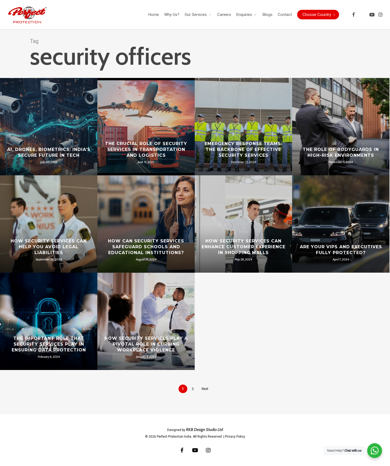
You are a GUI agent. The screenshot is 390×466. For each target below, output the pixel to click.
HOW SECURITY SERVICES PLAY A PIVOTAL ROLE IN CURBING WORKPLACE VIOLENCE (146, 344)
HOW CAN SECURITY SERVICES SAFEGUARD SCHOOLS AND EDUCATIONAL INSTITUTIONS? (146, 246)
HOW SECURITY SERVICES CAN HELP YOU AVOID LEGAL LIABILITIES (49, 246)
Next (205, 389)
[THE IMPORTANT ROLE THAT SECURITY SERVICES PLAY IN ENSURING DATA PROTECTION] (48, 321)
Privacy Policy (235, 436)
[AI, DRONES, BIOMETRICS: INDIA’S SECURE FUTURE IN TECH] (48, 126)
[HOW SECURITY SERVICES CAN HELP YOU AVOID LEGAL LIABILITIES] (48, 224)
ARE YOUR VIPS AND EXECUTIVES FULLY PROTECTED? (341, 249)
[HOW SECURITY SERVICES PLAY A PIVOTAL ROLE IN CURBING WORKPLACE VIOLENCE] (146, 321)
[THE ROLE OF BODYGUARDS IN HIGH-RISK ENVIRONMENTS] (340, 126)
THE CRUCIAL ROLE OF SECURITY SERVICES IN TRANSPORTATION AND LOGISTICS (146, 149)
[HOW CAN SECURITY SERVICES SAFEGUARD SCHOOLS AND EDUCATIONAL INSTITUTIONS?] (146, 224)
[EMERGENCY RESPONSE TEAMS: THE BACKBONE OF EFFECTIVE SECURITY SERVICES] (243, 126)
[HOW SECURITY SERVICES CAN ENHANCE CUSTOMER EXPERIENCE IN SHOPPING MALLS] (243, 224)
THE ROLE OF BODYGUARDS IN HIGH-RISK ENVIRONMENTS (341, 152)
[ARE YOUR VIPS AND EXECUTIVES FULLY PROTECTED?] (340, 224)
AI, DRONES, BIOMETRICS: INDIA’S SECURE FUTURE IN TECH (48, 152)
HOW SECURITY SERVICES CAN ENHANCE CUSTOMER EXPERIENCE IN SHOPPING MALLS (243, 246)
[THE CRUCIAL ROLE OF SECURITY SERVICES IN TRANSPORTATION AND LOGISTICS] (146, 126)
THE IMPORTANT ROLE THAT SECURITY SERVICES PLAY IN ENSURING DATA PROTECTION (49, 344)
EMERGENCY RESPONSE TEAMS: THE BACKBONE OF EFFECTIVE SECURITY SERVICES (243, 149)
